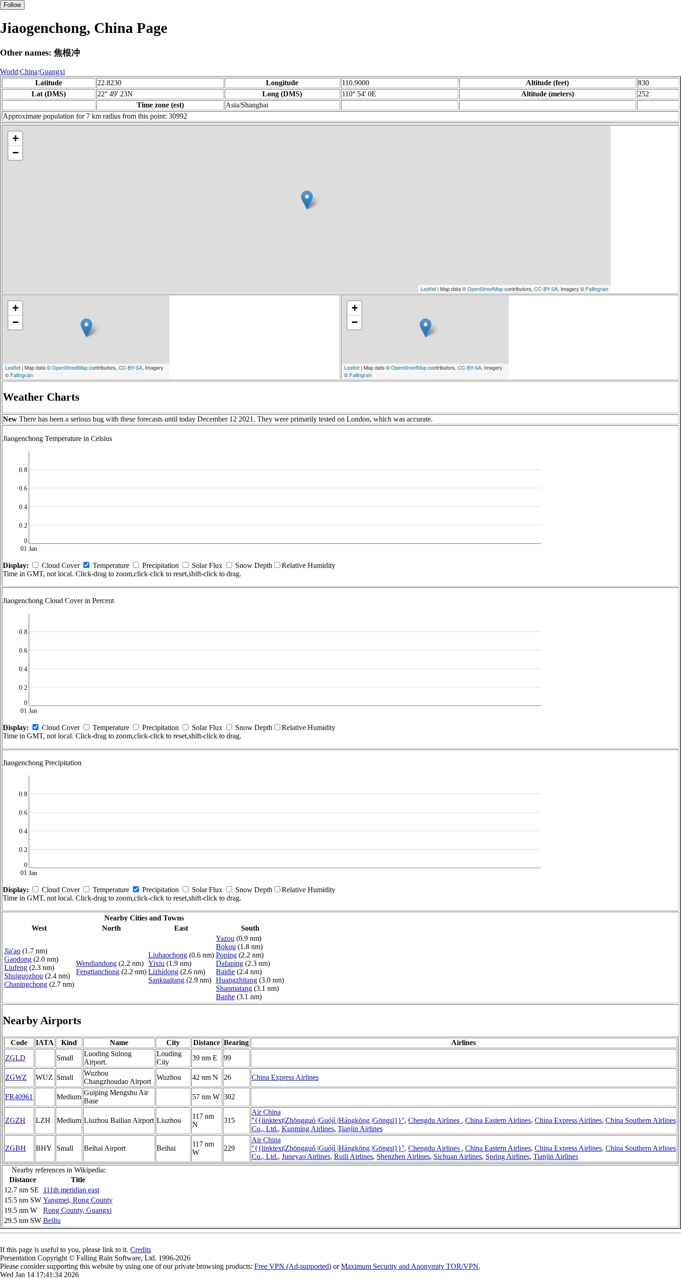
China (29, 72)
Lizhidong (163, 972)
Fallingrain (597, 288)
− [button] (16, 152)
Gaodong (18, 959)
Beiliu (52, 1220)
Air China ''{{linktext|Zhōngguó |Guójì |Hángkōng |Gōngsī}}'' (328, 1116)
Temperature (111, 565)
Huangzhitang (236, 980)
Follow (12, 4)
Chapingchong (25, 984)
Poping (226, 955)
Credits (140, 1250)
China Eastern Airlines (498, 1120)
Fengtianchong (98, 972)
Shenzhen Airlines (403, 1156)
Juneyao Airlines (306, 1156)
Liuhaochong (167, 955)
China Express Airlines (285, 1077)
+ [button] (16, 138)
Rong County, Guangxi (77, 1210)
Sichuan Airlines (458, 1156)
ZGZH (15, 1120)
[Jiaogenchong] (307, 199)
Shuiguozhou (23, 976)
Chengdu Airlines (434, 1120)
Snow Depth (253, 565)
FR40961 (19, 1097)
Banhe (225, 997)
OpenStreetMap (485, 288)
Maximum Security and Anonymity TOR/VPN (410, 1266)
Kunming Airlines (308, 1129)
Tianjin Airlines (360, 1129)
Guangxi (52, 72)
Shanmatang (234, 988)
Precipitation (160, 565)
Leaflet (428, 288)
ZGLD (15, 1058)
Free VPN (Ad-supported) (292, 1266)
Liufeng (15, 967)
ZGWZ (16, 1077)
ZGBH (15, 1148)
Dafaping (229, 963)
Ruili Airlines (353, 1156)
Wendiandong (96, 963)
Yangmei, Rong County (78, 1200)
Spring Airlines (508, 1156)
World (9, 72)
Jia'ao (12, 951)
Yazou (225, 938)
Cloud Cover (61, 565)
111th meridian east (71, 1190)
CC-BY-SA (546, 288)
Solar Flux (207, 565)
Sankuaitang (166, 980)
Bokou (226, 947)
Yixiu (156, 963)
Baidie (225, 972)
